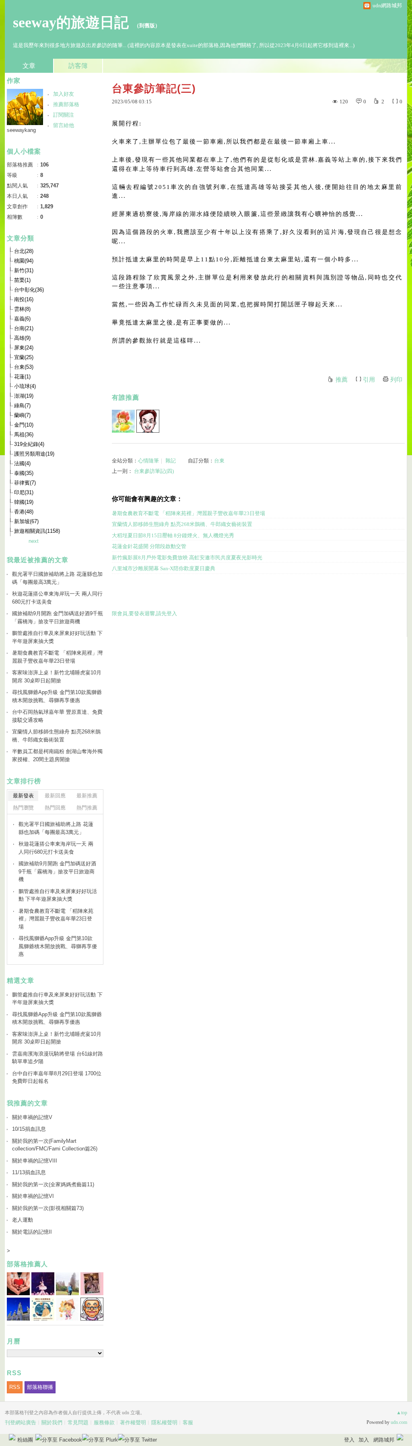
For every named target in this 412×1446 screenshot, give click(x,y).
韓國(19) (23, 502)
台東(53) (23, 367)
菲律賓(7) (25, 483)
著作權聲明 (133, 1422)
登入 (349, 1440)
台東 (219, 461)
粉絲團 (25, 1440)
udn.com (399, 1422)
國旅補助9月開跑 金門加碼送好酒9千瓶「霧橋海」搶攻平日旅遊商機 (57, 617)
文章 (29, 65)
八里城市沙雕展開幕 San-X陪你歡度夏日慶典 (163, 568)
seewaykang (21, 130)
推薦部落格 (66, 104)
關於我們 (51, 1422)
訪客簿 (78, 65)
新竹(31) (23, 270)
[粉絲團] (12, 1437)
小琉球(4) (25, 386)
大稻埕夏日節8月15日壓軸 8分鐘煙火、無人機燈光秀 (173, 535)
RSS (14, 1387)
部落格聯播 (40, 1387)
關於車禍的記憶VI (33, 1196)
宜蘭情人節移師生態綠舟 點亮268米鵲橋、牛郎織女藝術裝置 (182, 524)
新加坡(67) (26, 521)
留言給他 (63, 125)
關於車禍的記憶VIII (34, 1161)
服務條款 (104, 1422)
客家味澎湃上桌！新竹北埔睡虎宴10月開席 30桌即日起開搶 (56, 677)
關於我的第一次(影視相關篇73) (48, 1208)
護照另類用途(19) (34, 454)
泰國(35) (23, 473)
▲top (401, 1412)
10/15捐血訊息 (29, 1129)
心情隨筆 (148, 461)
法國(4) (22, 463)
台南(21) (23, 328)
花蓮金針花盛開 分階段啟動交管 (149, 546)
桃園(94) (23, 261)
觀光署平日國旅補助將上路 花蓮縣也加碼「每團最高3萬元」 (57, 578)
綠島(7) (22, 406)
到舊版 (147, 26)
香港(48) (23, 512)
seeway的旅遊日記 (71, 22)
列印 (396, 379)
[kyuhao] (147, 421)
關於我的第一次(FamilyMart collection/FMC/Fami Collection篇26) (54, 1145)
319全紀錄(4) (29, 444)
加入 (363, 1440)
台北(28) (23, 251)
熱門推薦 (86, 808)
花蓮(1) (22, 377)
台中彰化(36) (29, 290)
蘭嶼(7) (22, 415)
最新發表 (23, 796)
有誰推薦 (125, 397)
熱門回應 (55, 808)
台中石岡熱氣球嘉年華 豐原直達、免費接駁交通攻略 (57, 716)
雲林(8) (22, 309)
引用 (369, 379)
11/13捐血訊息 (29, 1172)
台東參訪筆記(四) (154, 471)
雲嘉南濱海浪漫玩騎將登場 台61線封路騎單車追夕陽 (57, 1058)
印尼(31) (23, 492)
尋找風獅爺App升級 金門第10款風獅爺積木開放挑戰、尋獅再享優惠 (57, 696)
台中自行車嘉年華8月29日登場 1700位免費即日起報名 (56, 1077)
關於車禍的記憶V (32, 1117)
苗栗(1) (22, 280)
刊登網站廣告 (20, 1422)
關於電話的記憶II (32, 1232)
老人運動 (22, 1220)
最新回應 (55, 796)
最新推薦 (86, 796)
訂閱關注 (63, 115)
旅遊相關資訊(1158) (37, 531)
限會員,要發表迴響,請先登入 (144, 613)
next (34, 541)
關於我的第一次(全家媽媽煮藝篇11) (53, 1184)
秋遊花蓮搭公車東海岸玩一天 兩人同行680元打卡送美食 (57, 598)
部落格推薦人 (27, 1264)
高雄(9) (22, 338)
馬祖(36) (23, 434)
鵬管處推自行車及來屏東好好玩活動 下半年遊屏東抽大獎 (57, 637)
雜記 (170, 461)
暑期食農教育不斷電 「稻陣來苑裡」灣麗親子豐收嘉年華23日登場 (188, 513)
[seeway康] (123, 421)
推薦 (342, 379)
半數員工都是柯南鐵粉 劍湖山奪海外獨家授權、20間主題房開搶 (57, 755)
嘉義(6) (22, 319)
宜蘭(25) (23, 357)
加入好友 (63, 94)
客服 (188, 1422)
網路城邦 (383, 1440)
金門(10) (23, 425)
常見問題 (78, 1422)
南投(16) (23, 299)
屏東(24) (23, 348)
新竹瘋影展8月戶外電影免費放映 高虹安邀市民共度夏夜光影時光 (187, 558)
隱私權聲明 (164, 1422)
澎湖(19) (23, 396)
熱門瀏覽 (23, 808)
